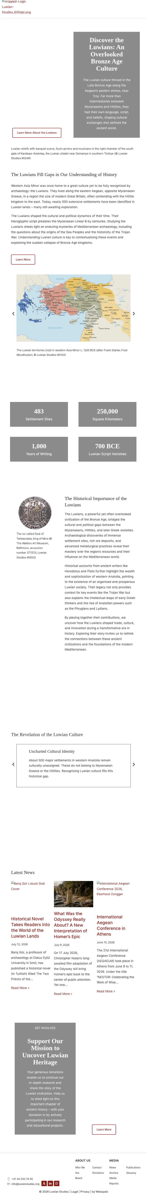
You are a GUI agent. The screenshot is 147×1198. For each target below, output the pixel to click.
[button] (13, 313)
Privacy (85, 1191)
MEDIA (114, 1160)
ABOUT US (82, 1160)
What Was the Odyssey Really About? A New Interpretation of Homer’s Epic (70, 925)
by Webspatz (100, 1191)
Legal (74, 1191)
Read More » (20, 988)
